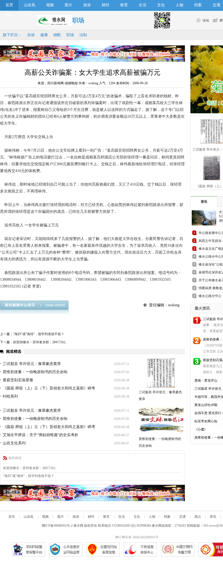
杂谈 (31, 35)
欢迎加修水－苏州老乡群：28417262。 (41, 342)
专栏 (28, 15)
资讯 (204, 202)
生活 (142, 5)
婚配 (57, 35)
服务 (9, 15)
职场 (70, 35)
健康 (44, 35)
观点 (197, 517)
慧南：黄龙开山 (205, 380)
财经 (105, 5)
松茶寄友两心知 (205, 421)
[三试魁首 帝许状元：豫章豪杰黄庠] (161, 373)
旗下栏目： (12, 35)
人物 (179, 5)
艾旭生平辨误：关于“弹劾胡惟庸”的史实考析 (40, 435)
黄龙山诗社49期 (205, 405)
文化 (161, 5)
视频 (50, 5)
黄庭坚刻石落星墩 (18, 380)
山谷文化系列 (14, 443)
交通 (182, 517)
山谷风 (29, 5)
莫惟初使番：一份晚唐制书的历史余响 (35, 372)
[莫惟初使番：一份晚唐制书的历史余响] (161, 419)
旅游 (87, 5)
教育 (124, 5)
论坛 (206, 20)
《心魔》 (200, 429)
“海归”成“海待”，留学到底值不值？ (38, 334)
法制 (83, 35)
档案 (198, 5)
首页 (9, 5)
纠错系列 (10, 396)
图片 (68, 5)
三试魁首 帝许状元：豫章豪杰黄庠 (32, 364)
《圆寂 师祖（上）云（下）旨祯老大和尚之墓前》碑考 (49, 388)
